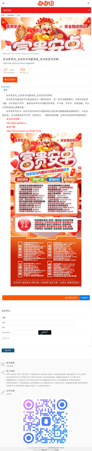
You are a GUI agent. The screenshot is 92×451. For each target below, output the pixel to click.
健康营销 (44, 450)
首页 (2, 15)
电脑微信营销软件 (62, 377)
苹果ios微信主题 (36, 380)
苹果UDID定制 (36, 377)
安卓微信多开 (75, 377)
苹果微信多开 (25, 377)
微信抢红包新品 (47, 374)
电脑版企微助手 (30, 386)
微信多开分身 (24, 380)
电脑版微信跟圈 (71, 383)
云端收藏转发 (71, 374)
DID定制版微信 (62, 380)
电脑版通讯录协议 (49, 380)
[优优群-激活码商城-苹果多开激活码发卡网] (46, 5)
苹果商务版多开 (12, 383)
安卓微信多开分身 (13, 377)
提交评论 (8, 350)
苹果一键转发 (11, 374)
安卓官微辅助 (35, 383)
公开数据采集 (24, 383)
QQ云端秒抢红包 (46, 383)
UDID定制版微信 (49, 377)
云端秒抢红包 (35, 374)
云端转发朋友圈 (59, 374)
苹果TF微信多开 (23, 374)
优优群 (8, 394)
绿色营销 (9, 366)
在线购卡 (11, 79)
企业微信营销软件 (43, 386)
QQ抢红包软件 (59, 383)
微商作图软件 (83, 383)
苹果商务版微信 (74, 380)
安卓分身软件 (82, 374)
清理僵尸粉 (10, 386)
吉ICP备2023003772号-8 (56, 448)
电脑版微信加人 (12, 380)
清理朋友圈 (19, 386)
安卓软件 (10, 15)
